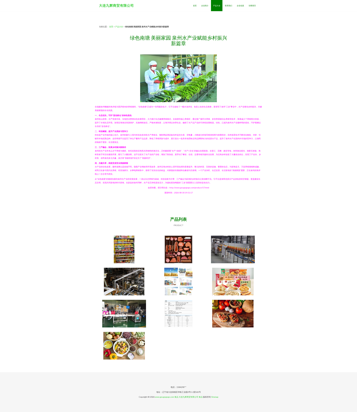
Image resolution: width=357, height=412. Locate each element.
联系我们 (228, 5)
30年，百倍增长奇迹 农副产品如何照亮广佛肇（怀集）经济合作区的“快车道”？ (233, 250)
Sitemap (214, 397)
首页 (195, 5)
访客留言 (252, 5)
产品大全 (216, 5)
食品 (176, 397)
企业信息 (240, 5)
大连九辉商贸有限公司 (116, 5)
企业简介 (204, 5)
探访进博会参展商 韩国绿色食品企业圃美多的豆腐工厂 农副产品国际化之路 (124, 282)
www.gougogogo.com (164, 397)
